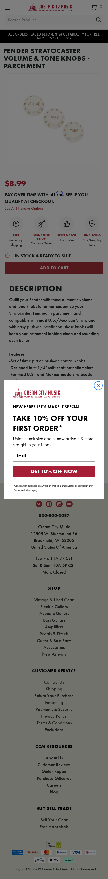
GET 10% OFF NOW (54, 471)
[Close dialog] (98, 385)
